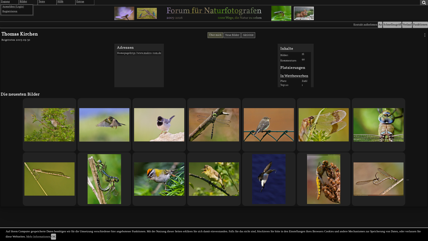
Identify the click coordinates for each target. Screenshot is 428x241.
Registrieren (9, 11)
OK (53, 236)
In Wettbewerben (294, 76)
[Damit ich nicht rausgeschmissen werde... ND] (378, 179)
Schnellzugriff (392, 25)
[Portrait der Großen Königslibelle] (378, 125)
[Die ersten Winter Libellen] (49, 179)
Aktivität (248, 35)
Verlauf (407, 25)
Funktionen (420, 25)
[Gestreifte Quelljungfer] (214, 125)
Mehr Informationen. (38, 236)
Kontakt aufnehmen (365, 25)
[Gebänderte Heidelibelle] (323, 125)
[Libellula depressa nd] (323, 179)
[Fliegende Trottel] (269, 179)
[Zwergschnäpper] (269, 125)
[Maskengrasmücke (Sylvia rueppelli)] (159, 125)
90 (303, 59)
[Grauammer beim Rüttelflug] (104, 125)
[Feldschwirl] (49, 125)
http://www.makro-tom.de (145, 53)
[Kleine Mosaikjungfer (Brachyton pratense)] (104, 179)
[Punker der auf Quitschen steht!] (159, 179)
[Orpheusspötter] (214, 179)
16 (303, 54)
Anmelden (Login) (13, 7)
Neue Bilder (232, 35)
